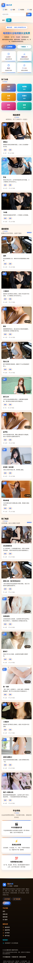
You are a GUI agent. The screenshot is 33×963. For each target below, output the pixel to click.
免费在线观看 (22, 957)
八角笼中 (6, 291)
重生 (4, 326)
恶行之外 (6, 397)
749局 (5, 212)
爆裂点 (5, 142)
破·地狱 (6, 686)
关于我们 (7, 933)
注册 (9, 20)
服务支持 (7, 927)
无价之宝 (6, 361)
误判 (4, 256)
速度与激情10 (7, 757)
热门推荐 (5, 919)
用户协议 (7, 935)
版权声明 (7, 930)
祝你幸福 (6, 500)
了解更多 (23, 47)
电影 (14, 9)
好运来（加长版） (9, 467)
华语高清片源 (15, 957)
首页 (6, 9)
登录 (3, 20)
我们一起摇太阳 (8, 792)
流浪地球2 (6, 616)
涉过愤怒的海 (7, 546)
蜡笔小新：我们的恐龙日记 (11, 581)
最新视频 (5, 917)
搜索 (29, 14)
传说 (4, 177)
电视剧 (22, 9)
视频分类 (5, 914)
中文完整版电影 (6, 957)
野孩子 (5, 651)
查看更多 (29, 232)
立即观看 (9, 47)
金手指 (5, 432)
